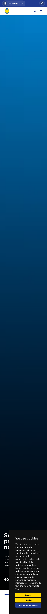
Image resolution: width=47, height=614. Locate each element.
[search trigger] (35, 11)
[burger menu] (41, 11)
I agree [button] (28, 595)
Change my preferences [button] (28, 605)
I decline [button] (28, 600)
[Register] (40, 3)
